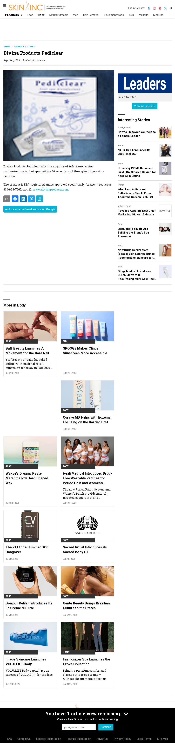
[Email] (6, 198)
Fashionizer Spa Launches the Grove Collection (86, 661)
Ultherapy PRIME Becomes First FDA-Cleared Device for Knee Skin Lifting (137, 172)
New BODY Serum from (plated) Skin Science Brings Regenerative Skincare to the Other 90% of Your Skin (137, 254)
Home (6, 46)
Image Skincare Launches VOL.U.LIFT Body (26, 661)
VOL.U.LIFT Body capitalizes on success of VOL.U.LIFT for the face (29, 672)
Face (120, 224)
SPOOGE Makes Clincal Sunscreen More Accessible (85, 350)
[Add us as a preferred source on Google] (39, 198)
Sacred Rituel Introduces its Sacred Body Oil (85, 549)
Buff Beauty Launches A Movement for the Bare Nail (27, 350)
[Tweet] (31, 198)
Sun (65, 341)
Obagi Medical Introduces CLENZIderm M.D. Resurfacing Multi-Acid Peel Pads (136, 275)
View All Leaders (144, 106)
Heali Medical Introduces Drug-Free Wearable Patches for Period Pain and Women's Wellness (87, 478)
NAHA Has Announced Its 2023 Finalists (134, 151)
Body (33, 46)
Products (20, 46)
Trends (121, 185)
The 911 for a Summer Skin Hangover (27, 549)
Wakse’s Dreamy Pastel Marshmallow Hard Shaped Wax (27, 478)
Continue (106, 727)
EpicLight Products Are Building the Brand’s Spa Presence (133, 232)
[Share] (15, 198)
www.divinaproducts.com (51, 189)
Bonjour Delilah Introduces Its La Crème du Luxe (29, 605)
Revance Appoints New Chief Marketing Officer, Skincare (137, 212)
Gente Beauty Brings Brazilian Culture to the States (86, 605)
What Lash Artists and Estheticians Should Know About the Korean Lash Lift (135, 193)
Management (124, 127)
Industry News (124, 206)
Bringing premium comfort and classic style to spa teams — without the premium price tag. (85, 674)
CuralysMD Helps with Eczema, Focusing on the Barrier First (87, 419)
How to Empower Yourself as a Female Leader (137, 133)
